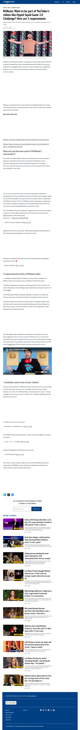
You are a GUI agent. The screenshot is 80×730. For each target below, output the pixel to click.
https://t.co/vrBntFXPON (20, 218)
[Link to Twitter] (46, 710)
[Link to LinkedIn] (54, 710)
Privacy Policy (8, 715)
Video (74, 2)
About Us (7, 710)
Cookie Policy (8, 717)
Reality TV (57, 2)
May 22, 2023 (27, 222)
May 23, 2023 (20, 265)
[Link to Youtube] (48, 710)
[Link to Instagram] (43, 710)
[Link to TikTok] (51, 710)
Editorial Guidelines (9, 712)
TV (63, 2)
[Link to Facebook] (41, 710)
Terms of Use (8, 719)
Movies (68, 2)
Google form (11, 344)
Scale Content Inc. (32, 696)
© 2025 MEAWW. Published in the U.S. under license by (17, 696)
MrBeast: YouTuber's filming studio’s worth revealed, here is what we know (26, 139)
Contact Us (25, 710)
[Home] (9, 2)
